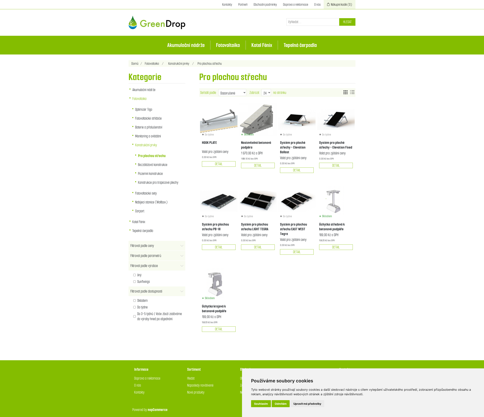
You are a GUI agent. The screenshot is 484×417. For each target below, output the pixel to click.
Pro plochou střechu (152, 155)
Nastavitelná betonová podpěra (256, 145)
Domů (134, 63)
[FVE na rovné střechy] (258, 201)
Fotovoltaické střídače (148, 118)
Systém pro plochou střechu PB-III (215, 226)
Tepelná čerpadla (300, 45)
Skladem (142, 300)
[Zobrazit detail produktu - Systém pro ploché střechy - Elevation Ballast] (297, 119)
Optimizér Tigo (143, 109)
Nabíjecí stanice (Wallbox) (151, 202)
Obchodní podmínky (265, 4)
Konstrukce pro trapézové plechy (158, 182)
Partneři (242, 4)
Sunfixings (143, 281)
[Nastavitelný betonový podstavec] (258, 119)
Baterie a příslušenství (148, 127)
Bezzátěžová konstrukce (152, 164)
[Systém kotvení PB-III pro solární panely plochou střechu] (218, 201)
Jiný (139, 275)
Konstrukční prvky (146, 145)
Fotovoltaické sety (146, 193)
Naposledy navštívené (200, 385)
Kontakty (227, 4)
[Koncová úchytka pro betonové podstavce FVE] (218, 283)
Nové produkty (195, 392)
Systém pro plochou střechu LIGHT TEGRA (254, 226)
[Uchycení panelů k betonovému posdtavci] (336, 201)
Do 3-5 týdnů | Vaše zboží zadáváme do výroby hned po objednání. (159, 316)
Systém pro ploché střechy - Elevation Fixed (335, 145)
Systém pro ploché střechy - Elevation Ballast (293, 147)
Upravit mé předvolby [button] (307, 403)
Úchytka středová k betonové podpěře (332, 226)
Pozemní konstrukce (150, 173)
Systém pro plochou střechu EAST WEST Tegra (293, 229)
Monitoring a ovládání (148, 136)
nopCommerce (158, 409)
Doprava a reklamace (295, 4)
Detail (219, 163)
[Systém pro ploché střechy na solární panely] (297, 201)
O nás (317, 4)
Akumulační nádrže (186, 45)
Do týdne (142, 307)
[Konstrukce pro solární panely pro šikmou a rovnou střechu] (218, 119)
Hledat (347, 21)
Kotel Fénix (261, 45)
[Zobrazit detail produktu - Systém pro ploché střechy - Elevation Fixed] (336, 119)
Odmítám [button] (281, 403)
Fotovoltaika (228, 45)
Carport (139, 211)
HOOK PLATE (209, 142)
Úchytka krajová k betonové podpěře (214, 308)
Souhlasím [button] (261, 403)
